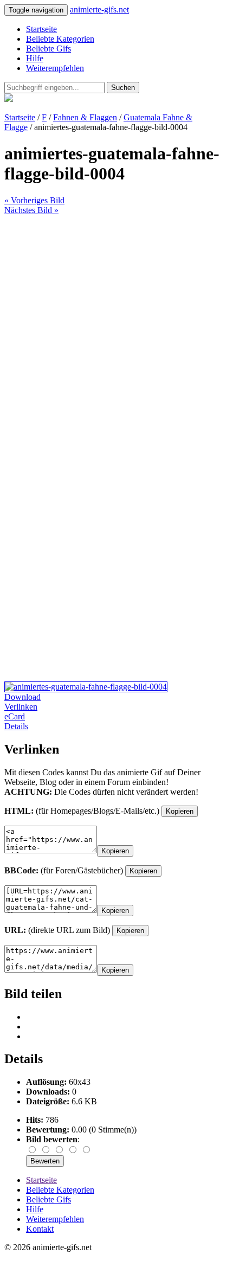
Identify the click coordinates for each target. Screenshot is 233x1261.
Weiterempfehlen (55, 68)
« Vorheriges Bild (34, 200)
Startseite (41, 29)
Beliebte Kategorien (60, 38)
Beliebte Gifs (48, 48)
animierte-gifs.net (99, 9)
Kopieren (179, 811)
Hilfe (34, 58)
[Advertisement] (116, 331)
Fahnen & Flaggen (85, 117)
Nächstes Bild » (31, 210)
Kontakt (40, 1228)
